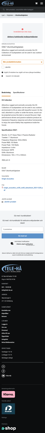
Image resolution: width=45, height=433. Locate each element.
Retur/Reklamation (8, 342)
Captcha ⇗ (30, 245)
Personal (5, 330)
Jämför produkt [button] (10, 202)
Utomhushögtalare (21, 15)
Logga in (4, 324)
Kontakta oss (6, 310)
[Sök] (4, 9)
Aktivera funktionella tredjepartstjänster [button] (22, 37)
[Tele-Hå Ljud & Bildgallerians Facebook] (22, 371)
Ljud (3, 15)
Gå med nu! (22, 236)
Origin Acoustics (8, 179)
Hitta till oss (6, 333)
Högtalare (10, 15)
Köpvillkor (5, 313)
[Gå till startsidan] (8, 3)
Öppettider (5, 336)
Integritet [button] (5, 339)
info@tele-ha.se (7, 290)
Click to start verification (25, 244)
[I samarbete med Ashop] (9, 428)
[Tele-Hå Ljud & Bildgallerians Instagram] (22, 366)
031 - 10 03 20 (6, 287)
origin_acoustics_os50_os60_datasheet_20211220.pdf (23, 189)
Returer (4, 316)
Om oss (4, 327)
